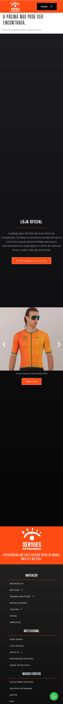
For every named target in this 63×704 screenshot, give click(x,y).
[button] (4, 344)
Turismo (14, 609)
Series (13, 695)
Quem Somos (16, 639)
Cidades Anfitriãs (20, 596)
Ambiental (15, 622)
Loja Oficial (17, 646)
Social (13, 616)
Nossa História (18, 603)
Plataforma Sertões (21, 682)
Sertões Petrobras (21, 688)
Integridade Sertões (22, 658)
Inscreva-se (17, 583)
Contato (14, 652)
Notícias (15, 590)
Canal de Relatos (20, 665)
